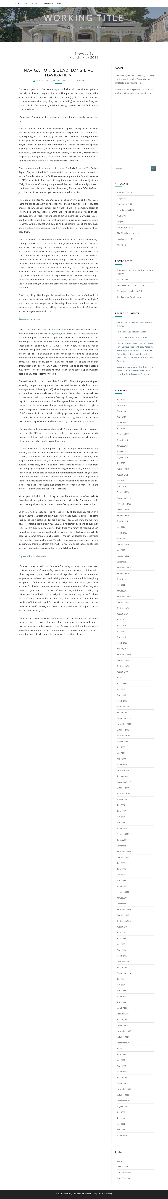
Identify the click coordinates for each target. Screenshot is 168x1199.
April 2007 (121, 822)
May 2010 (121, 631)
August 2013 (122, 521)
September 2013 (124, 515)
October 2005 (123, 915)
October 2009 (123, 660)
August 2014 (122, 474)
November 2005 (124, 909)
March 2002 (122, 1071)
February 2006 (123, 892)
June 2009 (121, 683)
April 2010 (121, 637)
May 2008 (121, 753)
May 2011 (121, 584)
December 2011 (124, 561)
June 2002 (121, 1054)
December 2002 (124, 1025)
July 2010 (121, 619)
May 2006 (121, 874)
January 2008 (122, 776)
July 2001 (121, 1112)
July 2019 (121, 428)
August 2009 (122, 671)
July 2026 (121, 399)
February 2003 (123, 1013)
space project (123, 227)
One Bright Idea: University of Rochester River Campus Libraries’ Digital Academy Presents (135, 370)
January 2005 (122, 967)
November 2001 (124, 1089)
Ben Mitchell (122, 322)
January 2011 (122, 590)
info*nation (122, 204)
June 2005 (121, 938)
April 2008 (121, 758)
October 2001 (123, 1095)
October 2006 (123, 857)
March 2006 (122, 886)
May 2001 (121, 1124)
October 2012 (123, 544)
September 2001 (124, 1100)
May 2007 (121, 816)
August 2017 (122, 451)
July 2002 (121, 1048)
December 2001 (124, 1083)
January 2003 (122, 1019)
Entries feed (122, 1166)
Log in (119, 1161)
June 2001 (121, 1118)
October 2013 (123, 509)
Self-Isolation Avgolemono (129, 297)
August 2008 (122, 741)
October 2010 (123, 602)
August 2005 (122, 926)
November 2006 (124, 851)
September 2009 (124, 666)
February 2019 (123, 434)
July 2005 (121, 932)
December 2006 (124, 845)
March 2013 (122, 532)
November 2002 (124, 1031)
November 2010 (124, 596)
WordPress (90, 1193)
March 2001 (122, 1135)
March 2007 (122, 828)
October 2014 (123, 469)
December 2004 (124, 973)
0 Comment (78, 80)
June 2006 (121, 869)
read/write (121, 215)
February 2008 (123, 770)
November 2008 (124, 724)
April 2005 (121, 950)
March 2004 (122, 996)
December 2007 (124, 782)
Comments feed (124, 1172)
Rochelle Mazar (61, 80)
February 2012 (123, 556)
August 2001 (122, 1106)
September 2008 (124, 735)
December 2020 (124, 411)
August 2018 (122, 440)
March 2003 (122, 1008)
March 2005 (122, 955)
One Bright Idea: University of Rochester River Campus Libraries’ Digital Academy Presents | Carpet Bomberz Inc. (135, 347)
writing (35, 3)
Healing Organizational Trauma (131, 285)
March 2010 (122, 642)
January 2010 (122, 648)
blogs (119, 198)
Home (25, 3)
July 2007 (121, 805)
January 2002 (122, 1077)
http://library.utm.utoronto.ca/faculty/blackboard (73, 333)
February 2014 (123, 492)
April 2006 (121, 880)
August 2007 (122, 799)
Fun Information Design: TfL (129, 291)
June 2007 (121, 811)
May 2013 (121, 527)
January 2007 (122, 840)
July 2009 (121, 677)
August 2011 (122, 579)
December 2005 (124, 903)
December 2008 (124, 718)
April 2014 (121, 486)
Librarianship (47, 3)
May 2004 (121, 984)
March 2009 (122, 700)
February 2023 (123, 405)
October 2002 (123, 1037)
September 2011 (124, 573)
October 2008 (123, 729)
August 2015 (122, 457)
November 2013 (124, 503)
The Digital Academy (126, 233)
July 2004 (121, 979)
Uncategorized (123, 239)
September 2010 (124, 608)
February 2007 (123, 834)
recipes (120, 221)
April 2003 (121, 1002)
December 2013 (124, 498)
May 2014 (121, 480)
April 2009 (121, 695)
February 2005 (123, 961)
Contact (61, 3)
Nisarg (109, 1193)
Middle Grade (122, 279)
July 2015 (121, 463)
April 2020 (121, 416)
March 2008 (122, 764)
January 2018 (122, 445)
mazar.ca (15, 3)
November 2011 (124, 567)
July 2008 (121, 747)
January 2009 (122, 712)
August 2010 (122, 613)
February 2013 (123, 538)
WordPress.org (123, 1178)
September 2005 (124, 921)
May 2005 (121, 944)
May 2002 (121, 1060)
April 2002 (121, 1066)
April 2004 (121, 990)
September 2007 (124, 793)
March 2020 (122, 422)
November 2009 (124, 654)
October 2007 (123, 787)
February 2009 (123, 706)
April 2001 (121, 1129)
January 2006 (122, 897)
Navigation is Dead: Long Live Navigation (58, 72)
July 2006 (121, 863)
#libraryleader (123, 192)
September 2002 (124, 1042)
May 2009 (121, 689)
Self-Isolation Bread (137, 331)
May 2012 (121, 550)
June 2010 (121, 625)
